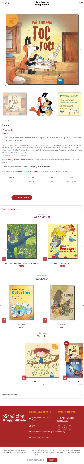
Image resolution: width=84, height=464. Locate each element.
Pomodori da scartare (62, 263)
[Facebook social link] (59, 427)
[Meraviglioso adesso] (42, 360)
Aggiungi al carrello (22, 197)
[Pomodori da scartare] (62, 241)
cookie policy (8, 452)
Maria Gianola (8, 130)
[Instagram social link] (70, 427)
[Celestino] (21, 303)
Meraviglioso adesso (42, 382)
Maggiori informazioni (35, 460)
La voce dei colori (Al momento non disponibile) (21, 263)
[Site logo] (42, 3)
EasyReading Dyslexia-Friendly (39, 167)
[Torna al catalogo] (5, 120)
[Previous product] (3, 120)
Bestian (62, 325)
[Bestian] (62, 303)
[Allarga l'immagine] (5, 85)
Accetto (52, 460)
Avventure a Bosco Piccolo (27, 171)
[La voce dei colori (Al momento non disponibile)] (21, 241)
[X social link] (64, 427)
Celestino (21, 325)
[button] (4, 49)
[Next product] (8, 120)
